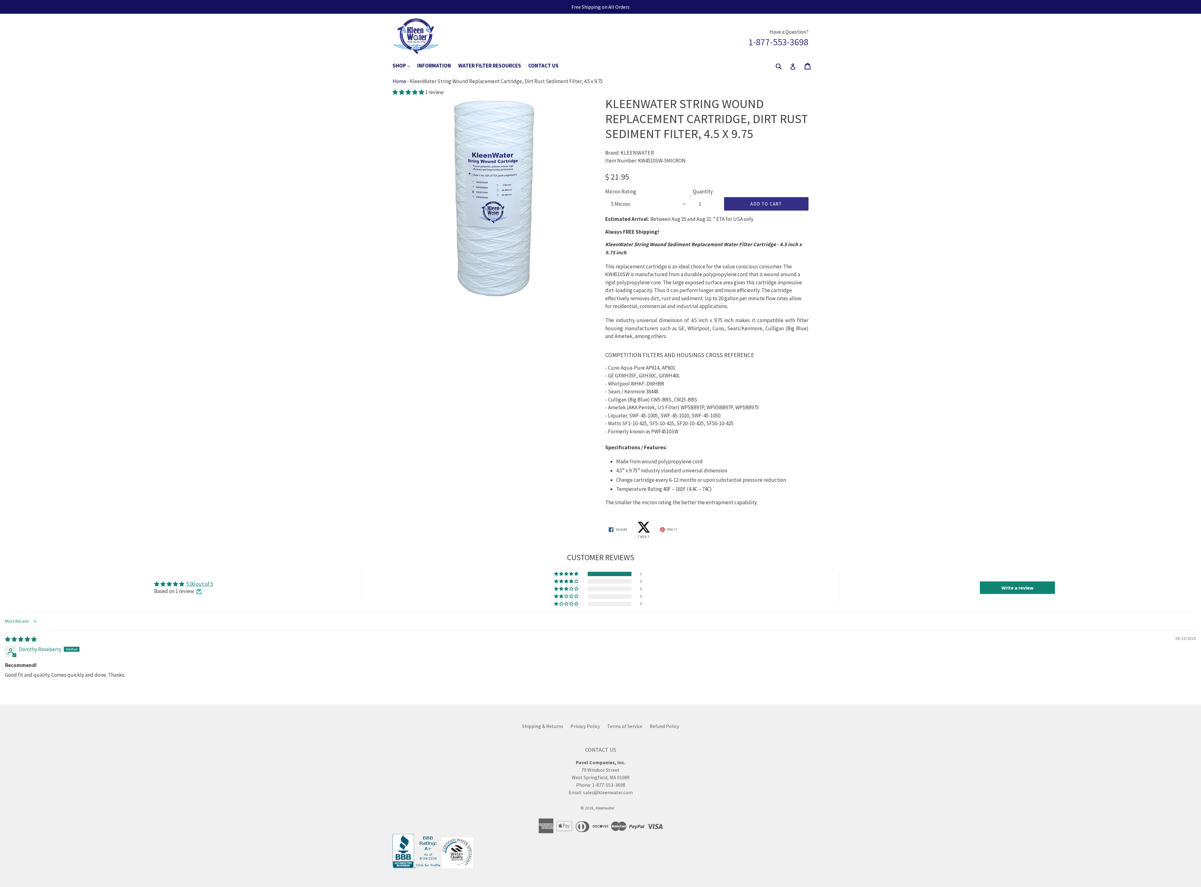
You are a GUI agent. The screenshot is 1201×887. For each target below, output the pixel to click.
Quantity (703, 191)
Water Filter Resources (489, 65)
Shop (404, 65)
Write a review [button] (1017, 588)
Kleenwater (605, 808)
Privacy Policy (585, 726)
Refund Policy (664, 726)
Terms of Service (624, 726)
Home (399, 81)
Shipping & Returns (542, 726)
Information (434, 65)
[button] (409, 92)
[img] (21, 639)
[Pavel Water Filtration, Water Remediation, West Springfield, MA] (417, 866)
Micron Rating (620, 191)
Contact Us (543, 65)
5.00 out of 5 (199, 584)
